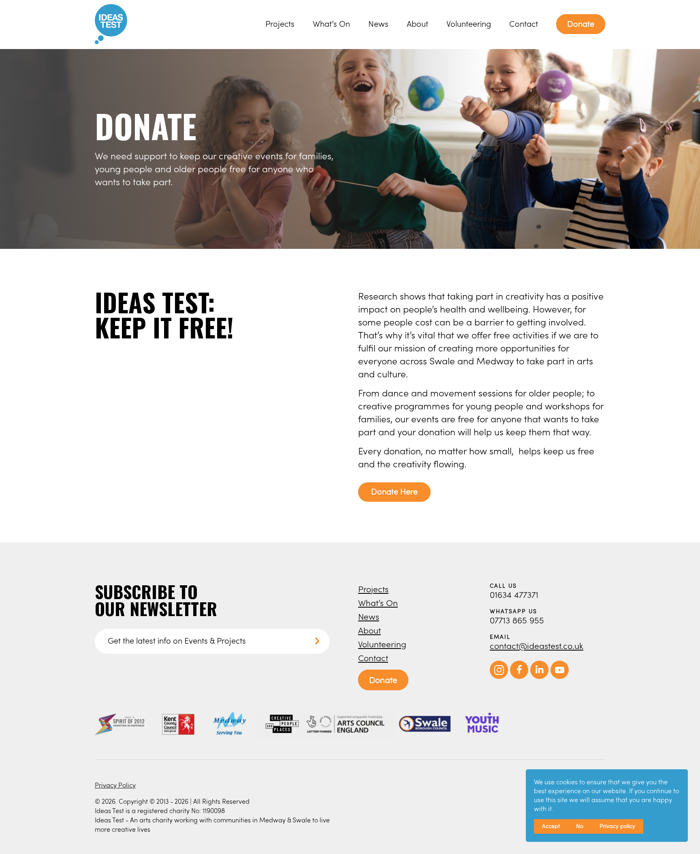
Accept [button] (551, 826)
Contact (523, 23)
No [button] (579, 826)
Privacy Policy (115, 785)
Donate (580, 23)
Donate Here (394, 491)
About (417, 23)
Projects (280, 23)
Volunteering (468, 23)
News (378, 23)
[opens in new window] (499, 677)
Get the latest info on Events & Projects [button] (177, 640)
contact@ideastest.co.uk (536, 645)
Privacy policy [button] (617, 826)
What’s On (331, 23)
